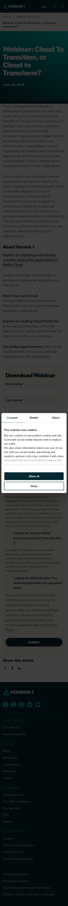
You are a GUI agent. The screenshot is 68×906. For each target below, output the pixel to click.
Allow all (34, 476)
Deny (34, 485)
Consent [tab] (12, 417)
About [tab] (56, 417)
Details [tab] (34, 417)
